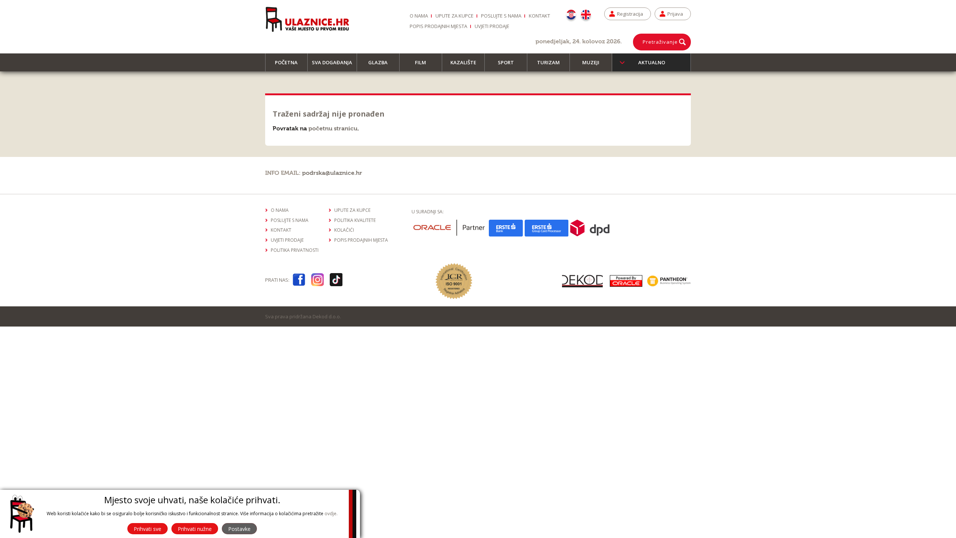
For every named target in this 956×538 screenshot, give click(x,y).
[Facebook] (298, 281)
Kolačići (344, 230)
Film (420, 62)
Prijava (675, 13)
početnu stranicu (332, 128)
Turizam (548, 62)
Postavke (239, 528)
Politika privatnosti (295, 250)
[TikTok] (336, 281)
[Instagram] (317, 281)
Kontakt (539, 15)
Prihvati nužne (195, 528)
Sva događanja (332, 62)
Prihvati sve (147, 528)
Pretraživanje (660, 41)
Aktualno (651, 62)
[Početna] (307, 19)
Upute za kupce (454, 15)
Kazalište (463, 62)
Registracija (630, 13)
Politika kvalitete (355, 220)
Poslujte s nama (501, 15)
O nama (419, 15)
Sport (506, 62)
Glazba (378, 62)
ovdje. (331, 513)
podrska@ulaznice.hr (332, 173)
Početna (286, 62)
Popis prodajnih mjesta (438, 26)
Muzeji (590, 62)
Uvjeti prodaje (492, 26)
